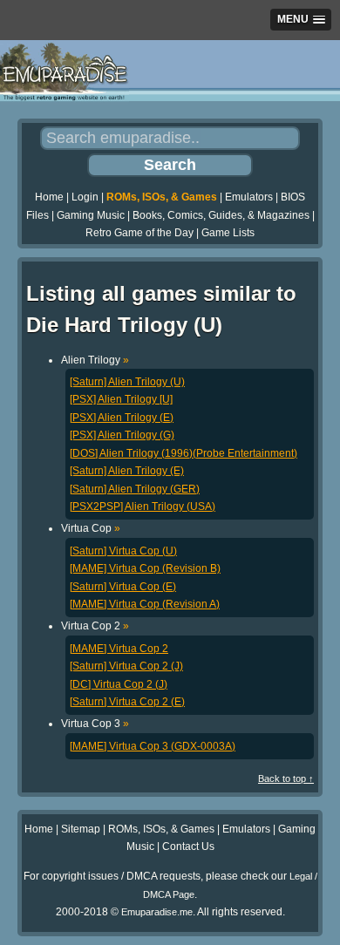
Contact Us (188, 846)
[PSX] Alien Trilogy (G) (122, 435)
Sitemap (80, 829)
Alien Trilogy (95, 360)
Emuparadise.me (157, 912)
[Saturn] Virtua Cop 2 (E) (127, 702)
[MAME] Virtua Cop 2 (119, 648)
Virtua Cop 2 (95, 626)
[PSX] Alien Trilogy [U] (121, 399)
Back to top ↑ (286, 778)
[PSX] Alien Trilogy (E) (121, 417)
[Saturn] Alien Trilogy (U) (127, 382)
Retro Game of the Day (139, 233)
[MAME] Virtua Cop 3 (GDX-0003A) (152, 746)
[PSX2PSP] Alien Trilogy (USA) (142, 506)
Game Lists (228, 233)
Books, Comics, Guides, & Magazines (221, 215)
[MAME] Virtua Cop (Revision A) (145, 604)
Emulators (249, 197)
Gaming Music (91, 215)
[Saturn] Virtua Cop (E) (123, 587)
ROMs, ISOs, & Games (161, 197)
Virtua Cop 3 (95, 723)
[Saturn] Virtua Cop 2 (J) (126, 666)
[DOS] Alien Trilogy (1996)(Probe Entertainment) (183, 453)
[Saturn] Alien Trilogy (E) (127, 471)
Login (85, 197)
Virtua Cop (90, 528)
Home (49, 197)
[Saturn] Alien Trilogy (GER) (135, 489)
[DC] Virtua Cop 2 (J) (118, 684)
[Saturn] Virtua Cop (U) (123, 551)
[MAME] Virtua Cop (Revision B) (145, 568)
